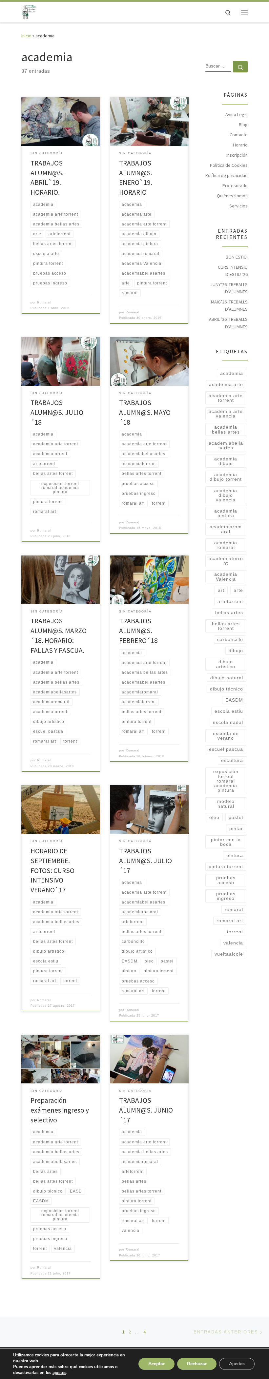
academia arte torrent (226, 398)
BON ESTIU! (237, 257)
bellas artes (229, 612)
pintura (234, 855)
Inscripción (237, 155)
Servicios (238, 206)
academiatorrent (226, 561)
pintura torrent (226, 866)
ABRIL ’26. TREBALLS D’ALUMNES (228, 322)
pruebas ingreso (226, 896)
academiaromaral (226, 529)
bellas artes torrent (226, 626)
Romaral (44, 302)
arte (238, 590)
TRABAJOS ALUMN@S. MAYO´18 (145, 412)
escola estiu (229, 711)
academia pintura (225, 513)
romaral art (230, 920)
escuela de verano (226, 736)
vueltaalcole (229, 954)
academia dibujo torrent (226, 477)
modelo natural (226, 803)
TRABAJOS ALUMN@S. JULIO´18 (57, 412)
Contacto (239, 135)
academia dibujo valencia (225, 495)
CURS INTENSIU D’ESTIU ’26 (233, 270)
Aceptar (156, 1364)
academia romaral (225, 545)
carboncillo (230, 639)
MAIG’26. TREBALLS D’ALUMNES (229, 305)
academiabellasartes (226, 445)
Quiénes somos (232, 196)
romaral (234, 909)
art (221, 590)
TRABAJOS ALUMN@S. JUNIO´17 (146, 1110)
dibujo (236, 650)
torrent (235, 931)
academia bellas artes (226, 429)
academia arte (226, 384)
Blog (243, 124)
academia (231, 373)
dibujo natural (226, 677)
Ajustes (237, 1364)
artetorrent (230, 601)
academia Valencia (225, 576)
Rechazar (197, 1364)
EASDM (234, 700)
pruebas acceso (226, 880)
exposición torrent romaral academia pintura (225, 781)
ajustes (59, 1373)
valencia (233, 942)
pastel (236, 817)
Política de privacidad (226, 175)
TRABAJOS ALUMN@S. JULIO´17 (145, 860)
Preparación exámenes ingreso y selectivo (60, 1110)
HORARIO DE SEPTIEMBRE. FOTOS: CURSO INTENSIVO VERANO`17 (52, 870)
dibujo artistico (225, 664)
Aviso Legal (236, 114)
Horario (240, 145)
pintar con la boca (226, 842)
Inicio (26, 36)
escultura (232, 760)
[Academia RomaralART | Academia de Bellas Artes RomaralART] (28, 11)
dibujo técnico (226, 688)
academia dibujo (225, 461)
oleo (214, 817)
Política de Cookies (229, 165)
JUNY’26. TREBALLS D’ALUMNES (229, 288)
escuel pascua (226, 749)
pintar (236, 828)
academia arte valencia (226, 413)
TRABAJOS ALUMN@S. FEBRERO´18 (138, 630)
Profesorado (235, 185)
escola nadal (228, 722)
